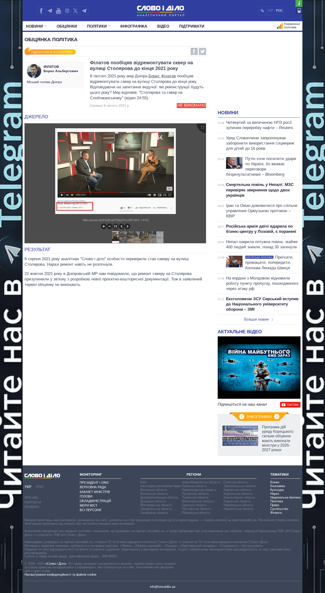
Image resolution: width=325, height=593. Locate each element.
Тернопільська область (239, 486)
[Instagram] (67, 10)
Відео (163, 26)
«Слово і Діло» (56, 563)
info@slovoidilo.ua (162, 586)
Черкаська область (237, 501)
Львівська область (195, 497)
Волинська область (154, 493)
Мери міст (88, 505)
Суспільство (279, 509)
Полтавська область (196, 509)
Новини (34, 26)
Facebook (194, 51)
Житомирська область (156, 505)
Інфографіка (133, 26)
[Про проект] (298, 3)
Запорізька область (154, 512)
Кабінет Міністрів (95, 492)
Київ (143, 482)
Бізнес (275, 482)
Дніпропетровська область (159, 497)
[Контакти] (298, 10)
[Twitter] (75, 10)
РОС (279, 10)
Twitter (202, 51)
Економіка (277, 486)
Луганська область (195, 493)
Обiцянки (67, 26)
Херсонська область (238, 493)
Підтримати (191, 26)
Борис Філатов (162, 76)
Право (274, 505)
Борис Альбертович (61, 69)
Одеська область (194, 505)
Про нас (32, 497)
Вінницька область (153, 490)
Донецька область (153, 501)
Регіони (194, 474)
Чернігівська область (238, 509)
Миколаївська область (198, 501)
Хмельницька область (239, 497)
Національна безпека (285, 497)
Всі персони (90, 510)
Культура (277, 490)
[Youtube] (58, 10)
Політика (276, 501)
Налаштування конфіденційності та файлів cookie (60, 574)
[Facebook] (41, 10)
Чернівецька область (238, 505)
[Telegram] (49, 10)
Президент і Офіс (94, 482)
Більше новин (256, 319)
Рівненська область (196, 512)
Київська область (194, 486)
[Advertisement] (259, 73)
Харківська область (237, 490)
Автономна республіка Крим (160, 486)
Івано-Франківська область (201, 482)
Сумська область (235, 482)
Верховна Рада (93, 487)
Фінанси (276, 512)
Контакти (33, 502)
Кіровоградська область (199, 490)
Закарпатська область (156, 509)
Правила (32, 507)
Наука (274, 493)
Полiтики (97, 26)
